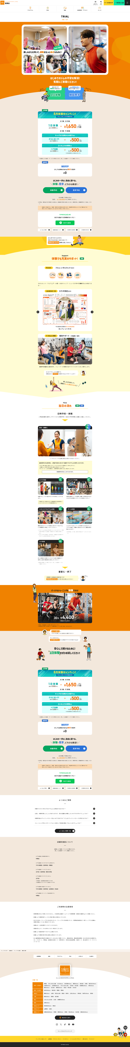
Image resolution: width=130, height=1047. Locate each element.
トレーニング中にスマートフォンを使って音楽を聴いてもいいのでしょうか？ (58, 823)
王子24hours (60, 983)
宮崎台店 (79, 993)
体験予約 (53, 190)
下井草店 (71, 985)
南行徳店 (57, 996)
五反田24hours (47, 985)
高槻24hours (60, 1011)
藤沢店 (67, 993)
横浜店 (91, 993)
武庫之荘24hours (84, 1011)
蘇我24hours (47, 996)
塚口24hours (71, 1011)
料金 (70, 956)
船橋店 (52, 996)
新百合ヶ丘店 (57, 993)
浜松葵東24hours (47, 1005)
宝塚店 (66, 1011)
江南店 (50, 1008)
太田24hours (47, 1002)
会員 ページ (101, 4)
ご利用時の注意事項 (71, 230)
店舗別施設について (57, 230)
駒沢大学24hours (92, 983)
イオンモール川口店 (48, 999)
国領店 (58, 990)
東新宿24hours (59, 987)
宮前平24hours (86, 993)
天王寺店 (77, 1011)
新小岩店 (76, 985)
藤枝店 (54, 1005)
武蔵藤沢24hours (61, 999)
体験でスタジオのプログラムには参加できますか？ (50, 809)
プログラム (59, 956)
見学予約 (76, 190)
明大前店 (69, 987)
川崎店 (52, 993)
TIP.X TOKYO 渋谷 (64, 985)
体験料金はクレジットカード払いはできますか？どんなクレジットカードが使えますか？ (61, 818)
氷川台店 (53, 987)
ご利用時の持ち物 (85, 230)
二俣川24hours (73, 993)
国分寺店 (53, 990)
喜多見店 (81, 983)
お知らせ (81, 956)
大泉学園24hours (68, 983)
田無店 (62, 990)
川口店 (54, 999)
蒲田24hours (75, 983)
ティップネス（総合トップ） (41, 1039)
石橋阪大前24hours (48, 1011)
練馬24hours (47, 987)
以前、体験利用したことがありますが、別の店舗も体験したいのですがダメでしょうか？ (61, 813)
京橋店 (55, 1011)
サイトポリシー (66, 1039)
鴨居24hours (47, 993)
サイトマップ (91, 1039)
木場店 (86, 983)
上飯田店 (46, 1008)
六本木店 (74, 987)
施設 (49, 956)
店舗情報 (39, 956)
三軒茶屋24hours (55, 985)
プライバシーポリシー (57, 1039)
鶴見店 (63, 993)
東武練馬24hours (83, 985)
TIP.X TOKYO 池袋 (52, 983)
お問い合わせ (85, 1039)
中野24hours (91, 985)
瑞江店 (65, 987)
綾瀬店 (45, 983)
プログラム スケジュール (95, 4)
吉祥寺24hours (47, 990)
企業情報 (50, 1039)
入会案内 (91, 956)
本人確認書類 (61, 199)
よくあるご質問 (43, 230)
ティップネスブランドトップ (65, 1031)
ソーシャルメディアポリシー (75, 1039)
